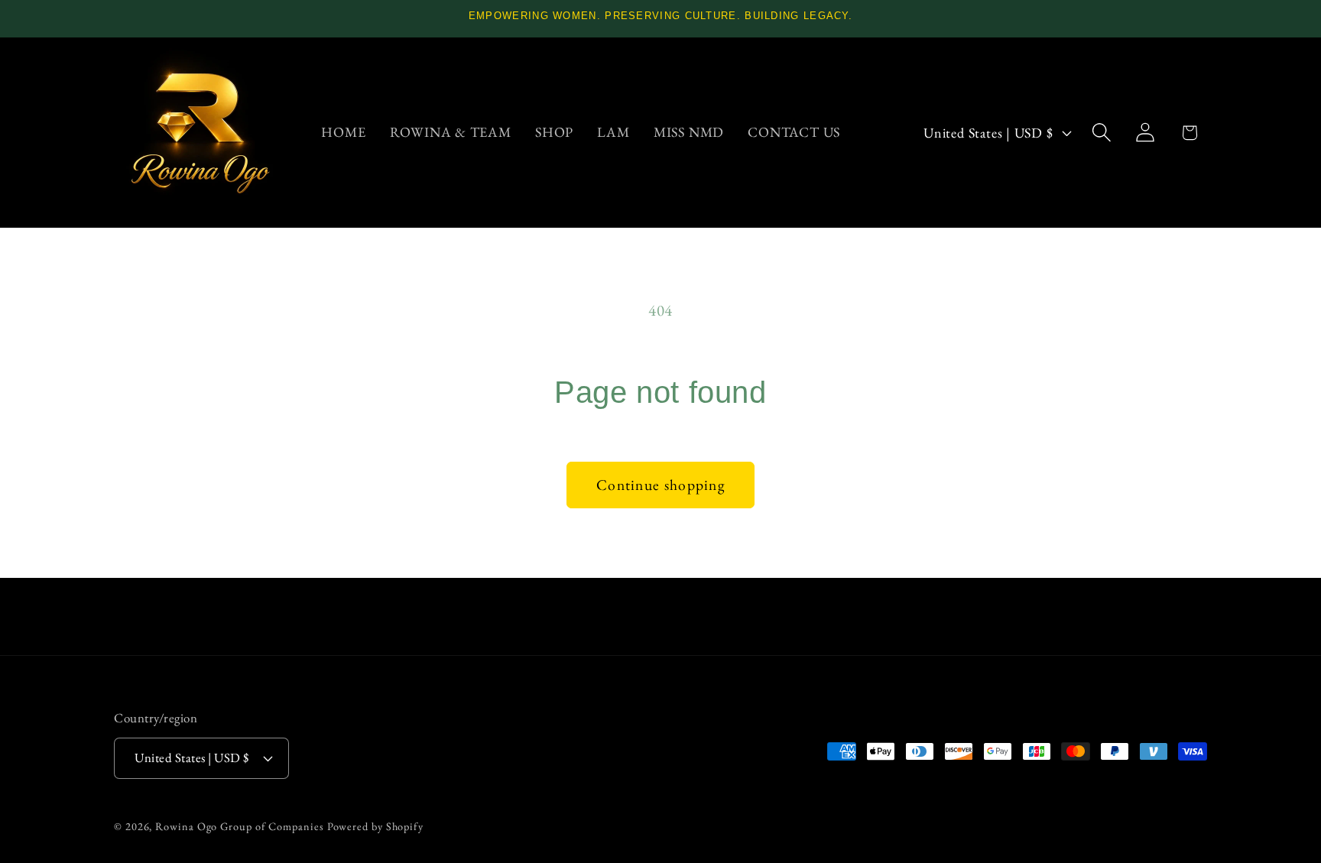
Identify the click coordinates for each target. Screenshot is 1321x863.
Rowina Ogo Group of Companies (239, 826)
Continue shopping (660, 485)
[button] (1102, 132)
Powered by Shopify (375, 826)
